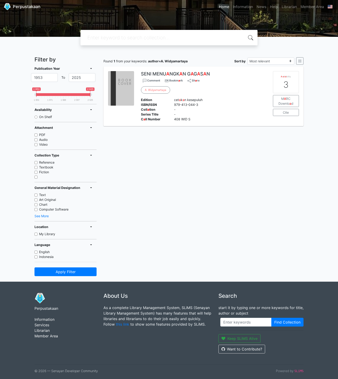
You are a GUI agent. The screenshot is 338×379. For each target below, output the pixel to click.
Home (224, 6)
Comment (153, 80)
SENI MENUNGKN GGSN (175, 74)
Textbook (46, 167)
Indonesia (46, 257)
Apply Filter (66, 271)
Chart (43, 204)
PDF (42, 135)
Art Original (47, 200)
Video (43, 144)
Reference (46, 162)
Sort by (240, 61)
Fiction (44, 172)
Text (42, 195)
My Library (47, 234)
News (261, 6)
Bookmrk (176, 80)
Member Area (312, 6)
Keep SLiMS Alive (242, 338)
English (44, 252)
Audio (43, 140)
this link (122, 324)
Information (243, 6)
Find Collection (287, 322)
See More (41, 216)
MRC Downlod (285, 101)
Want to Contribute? (244, 349)
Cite (286, 112)
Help (274, 6)
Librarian (289, 6)
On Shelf (45, 117)
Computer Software (54, 209)
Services (41, 325)
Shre (195, 80)
